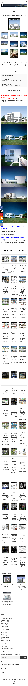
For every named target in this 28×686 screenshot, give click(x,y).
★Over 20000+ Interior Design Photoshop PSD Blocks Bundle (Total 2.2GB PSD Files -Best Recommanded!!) (23, 414)
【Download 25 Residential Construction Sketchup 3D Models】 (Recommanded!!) (6, 313)
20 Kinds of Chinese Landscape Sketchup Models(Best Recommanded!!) (5, 465)
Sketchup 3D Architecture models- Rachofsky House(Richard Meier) (21, 586)
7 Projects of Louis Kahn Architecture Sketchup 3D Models (5, 290)
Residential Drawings (5, 638)
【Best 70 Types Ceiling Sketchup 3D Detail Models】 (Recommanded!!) (14, 496)
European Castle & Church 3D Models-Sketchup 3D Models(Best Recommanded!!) (23, 290)
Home (3, 15)
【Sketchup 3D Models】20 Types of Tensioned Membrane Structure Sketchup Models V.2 (22, 314)
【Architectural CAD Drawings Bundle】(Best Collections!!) (5, 391)
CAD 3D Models (4, 623)
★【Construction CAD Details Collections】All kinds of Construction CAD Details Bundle (22, 561)
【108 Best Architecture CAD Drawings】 (14, 391)
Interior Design (4, 632)
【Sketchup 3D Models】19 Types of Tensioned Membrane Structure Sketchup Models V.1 (14, 314)
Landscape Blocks (5, 635)
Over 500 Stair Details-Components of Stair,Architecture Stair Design (14, 561)
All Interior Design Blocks (6, 618)
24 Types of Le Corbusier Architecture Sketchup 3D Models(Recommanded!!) (7, 269)
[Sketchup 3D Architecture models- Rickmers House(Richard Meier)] (7, 596)
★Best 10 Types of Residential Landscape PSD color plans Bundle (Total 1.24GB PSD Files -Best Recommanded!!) (14, 465)
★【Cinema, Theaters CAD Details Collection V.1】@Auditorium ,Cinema (14, 538)
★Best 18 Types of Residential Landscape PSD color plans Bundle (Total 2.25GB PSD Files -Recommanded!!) (5, 438)
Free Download (4, 646)
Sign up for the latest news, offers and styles (10, 654)
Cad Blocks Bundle (5, 617)
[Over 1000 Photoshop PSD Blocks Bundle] (5, 401)
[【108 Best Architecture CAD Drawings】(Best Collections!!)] (14, 374)
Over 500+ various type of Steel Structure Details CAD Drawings (5, 496)
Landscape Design (5, 637)
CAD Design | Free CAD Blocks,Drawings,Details (17, 679)
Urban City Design (5, 642)
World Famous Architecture (7, 648)
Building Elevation (4, 631)
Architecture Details (5, 629)
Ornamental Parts (5, 626)
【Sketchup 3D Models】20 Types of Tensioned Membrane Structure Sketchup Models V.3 (5, 337)
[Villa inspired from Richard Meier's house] (7, 579)
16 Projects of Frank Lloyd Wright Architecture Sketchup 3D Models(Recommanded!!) (16, 269)
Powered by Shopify (14, 681)
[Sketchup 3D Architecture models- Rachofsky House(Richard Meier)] (21, 579)
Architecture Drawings (5, 624)
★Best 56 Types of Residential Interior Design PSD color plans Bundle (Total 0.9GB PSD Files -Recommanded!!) (23, 465)
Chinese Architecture (5, 645)
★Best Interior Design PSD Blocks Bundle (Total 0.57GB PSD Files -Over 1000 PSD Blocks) (14, 438)
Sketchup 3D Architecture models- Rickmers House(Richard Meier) (7, 603)
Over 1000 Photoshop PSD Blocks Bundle (5, 413)
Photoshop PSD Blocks (6, 621)
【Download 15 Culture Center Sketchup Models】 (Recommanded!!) (14, 359)
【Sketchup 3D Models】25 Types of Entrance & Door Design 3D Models (22, 337)
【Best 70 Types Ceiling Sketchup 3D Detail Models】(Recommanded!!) (14, 290)
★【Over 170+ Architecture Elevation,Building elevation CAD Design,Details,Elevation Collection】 (7, 538)
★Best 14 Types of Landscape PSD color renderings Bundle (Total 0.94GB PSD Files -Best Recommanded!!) (23, 439)
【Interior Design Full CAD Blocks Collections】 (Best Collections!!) (23, 391)
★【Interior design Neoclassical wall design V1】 (22, 538)
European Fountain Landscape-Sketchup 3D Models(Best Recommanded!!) (5, 359)
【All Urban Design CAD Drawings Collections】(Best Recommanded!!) (23, 516)
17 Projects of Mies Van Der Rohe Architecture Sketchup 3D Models (23, 269)
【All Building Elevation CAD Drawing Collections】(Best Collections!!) (5, 516)
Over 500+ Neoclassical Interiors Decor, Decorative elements (22, 496)
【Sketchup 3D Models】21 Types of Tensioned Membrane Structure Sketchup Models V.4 (14, 337)
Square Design (4, 643)
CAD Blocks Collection (6, 620)
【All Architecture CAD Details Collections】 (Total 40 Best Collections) (14, 414)
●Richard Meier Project (10, 15)
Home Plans (3, 634)
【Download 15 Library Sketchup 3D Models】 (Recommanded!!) (23, 359)
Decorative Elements (5, 628)
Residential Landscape (6, 640)
